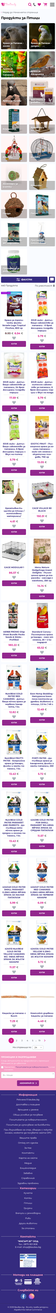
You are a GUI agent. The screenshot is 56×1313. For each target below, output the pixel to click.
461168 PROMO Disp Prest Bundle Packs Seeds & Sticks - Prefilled (14, 636)
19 (39, 1040)
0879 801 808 (30, 1244)
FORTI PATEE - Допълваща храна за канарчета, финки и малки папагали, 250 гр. (42, 763)
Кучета (28, 1193)
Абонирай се (27, 1083)
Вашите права (28, 1138)
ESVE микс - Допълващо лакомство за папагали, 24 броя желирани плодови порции (14, 387)
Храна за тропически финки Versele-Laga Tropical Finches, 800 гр (14, 324)
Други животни (28, 1223)
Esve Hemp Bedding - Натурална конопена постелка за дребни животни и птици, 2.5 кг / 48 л (42, 699)
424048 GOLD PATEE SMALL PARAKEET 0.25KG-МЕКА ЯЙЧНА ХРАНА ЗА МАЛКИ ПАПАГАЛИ (14, 892)
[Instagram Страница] (31, 1296)
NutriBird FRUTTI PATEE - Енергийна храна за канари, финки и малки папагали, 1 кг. (14, 763)
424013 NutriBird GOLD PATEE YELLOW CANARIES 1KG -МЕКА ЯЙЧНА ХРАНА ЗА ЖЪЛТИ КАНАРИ (14, 955)
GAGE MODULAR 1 (14, 567)
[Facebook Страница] (23, 1296)
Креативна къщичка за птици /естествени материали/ (14, 512)
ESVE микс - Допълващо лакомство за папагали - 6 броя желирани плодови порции (42, 325)
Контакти (28, 1153)
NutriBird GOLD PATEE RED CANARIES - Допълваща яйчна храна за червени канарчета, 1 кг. (14, 700)
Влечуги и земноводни (28, 1213)
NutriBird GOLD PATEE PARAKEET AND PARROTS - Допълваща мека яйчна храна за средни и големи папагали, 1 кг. (14, 828)
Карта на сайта (28, 1158)
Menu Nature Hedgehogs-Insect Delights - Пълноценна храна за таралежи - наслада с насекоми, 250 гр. (42, 574)
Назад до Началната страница (20, 12)
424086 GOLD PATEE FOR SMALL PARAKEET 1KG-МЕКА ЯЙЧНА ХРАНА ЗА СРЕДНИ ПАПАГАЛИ (42, 825)
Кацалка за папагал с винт (14, 1014)
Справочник (28, 1178)
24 (35, 1047)
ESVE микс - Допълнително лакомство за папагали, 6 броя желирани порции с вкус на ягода (42, 387)
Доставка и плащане (28, 1104)
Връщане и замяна (28, 1109)
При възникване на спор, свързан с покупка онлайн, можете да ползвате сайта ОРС (28, 1131)
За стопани (28, 1228)
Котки (28, 1198)
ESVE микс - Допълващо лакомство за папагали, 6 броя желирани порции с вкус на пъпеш (14, 449)
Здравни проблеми (28, 1183)
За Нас (28, 1148)
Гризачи (28, 1208)
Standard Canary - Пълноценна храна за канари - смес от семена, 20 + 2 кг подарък (42, 637)
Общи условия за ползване (28, 1114)
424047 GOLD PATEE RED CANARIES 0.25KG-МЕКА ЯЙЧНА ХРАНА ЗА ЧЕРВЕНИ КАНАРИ (42, 892)
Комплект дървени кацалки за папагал (41, 1014)
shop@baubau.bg (32, 1247)
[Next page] (44, 1040)
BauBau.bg (19, 1307)
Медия (28, 1163)
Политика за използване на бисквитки (28, 1124)
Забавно (28, 1173)
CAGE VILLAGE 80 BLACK (42, 509)
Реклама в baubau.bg (28, 1099)
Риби (28, 1218)
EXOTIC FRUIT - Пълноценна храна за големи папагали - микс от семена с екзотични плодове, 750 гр (42, 450)
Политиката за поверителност (32, 1067)
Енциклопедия (28, 1168)
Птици (28, 1203)
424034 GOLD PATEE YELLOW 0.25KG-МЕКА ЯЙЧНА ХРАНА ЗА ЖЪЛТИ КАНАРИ (42, 953)
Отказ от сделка (28, 1142)
